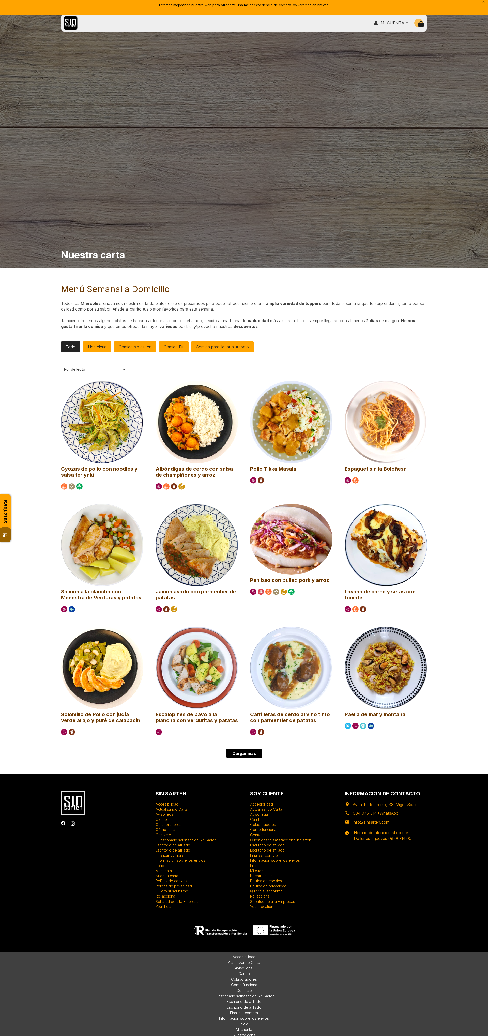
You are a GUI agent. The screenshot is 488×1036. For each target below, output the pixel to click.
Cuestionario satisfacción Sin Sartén (186, 840)
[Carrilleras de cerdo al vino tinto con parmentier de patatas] (291, 628)
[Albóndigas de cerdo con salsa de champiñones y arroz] (197, 383)
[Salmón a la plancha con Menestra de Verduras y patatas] (102, 506)
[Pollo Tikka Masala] (291, 383)
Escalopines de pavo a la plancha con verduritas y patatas (197, 717)
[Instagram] (73, 823)
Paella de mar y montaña (375, 714)
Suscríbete (5, 511)
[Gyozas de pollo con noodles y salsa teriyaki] (102, 383)
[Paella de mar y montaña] (386, 628)
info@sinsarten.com (371, 822)
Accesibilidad (167, 804)
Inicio (160, 865)
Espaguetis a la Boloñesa (376, 469)
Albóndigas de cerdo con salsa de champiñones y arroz (194, 472)
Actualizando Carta (172, 809)
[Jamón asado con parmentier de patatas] (197, 506)
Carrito (161, 819)
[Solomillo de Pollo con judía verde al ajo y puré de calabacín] (102, 628)
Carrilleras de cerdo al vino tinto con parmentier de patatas (290, 717)
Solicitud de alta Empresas (178, 901)
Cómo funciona (169, 829)
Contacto (163, 835)
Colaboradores (168, 824)
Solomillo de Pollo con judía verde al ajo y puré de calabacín (100, 717)
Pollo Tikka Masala (273, 469)
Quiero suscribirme (172, 891)
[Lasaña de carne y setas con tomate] (386, 506)
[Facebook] (63, 823)
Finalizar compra (170, 855)
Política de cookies (172, 881)
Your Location (167, 906)
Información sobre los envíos (180, 860)
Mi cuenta (164, 871)
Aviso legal (165, 814)
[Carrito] (421, 24)
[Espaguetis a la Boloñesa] (386, 383)
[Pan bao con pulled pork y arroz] (291, 506)
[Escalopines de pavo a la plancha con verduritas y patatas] (197, 628)
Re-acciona (165, 896)
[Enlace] (70, 23)
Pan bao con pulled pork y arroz (289, 580)
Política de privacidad (174, 886)
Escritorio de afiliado (173, 845)
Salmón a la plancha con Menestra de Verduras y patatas (101, 595)
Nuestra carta (167, 876)
